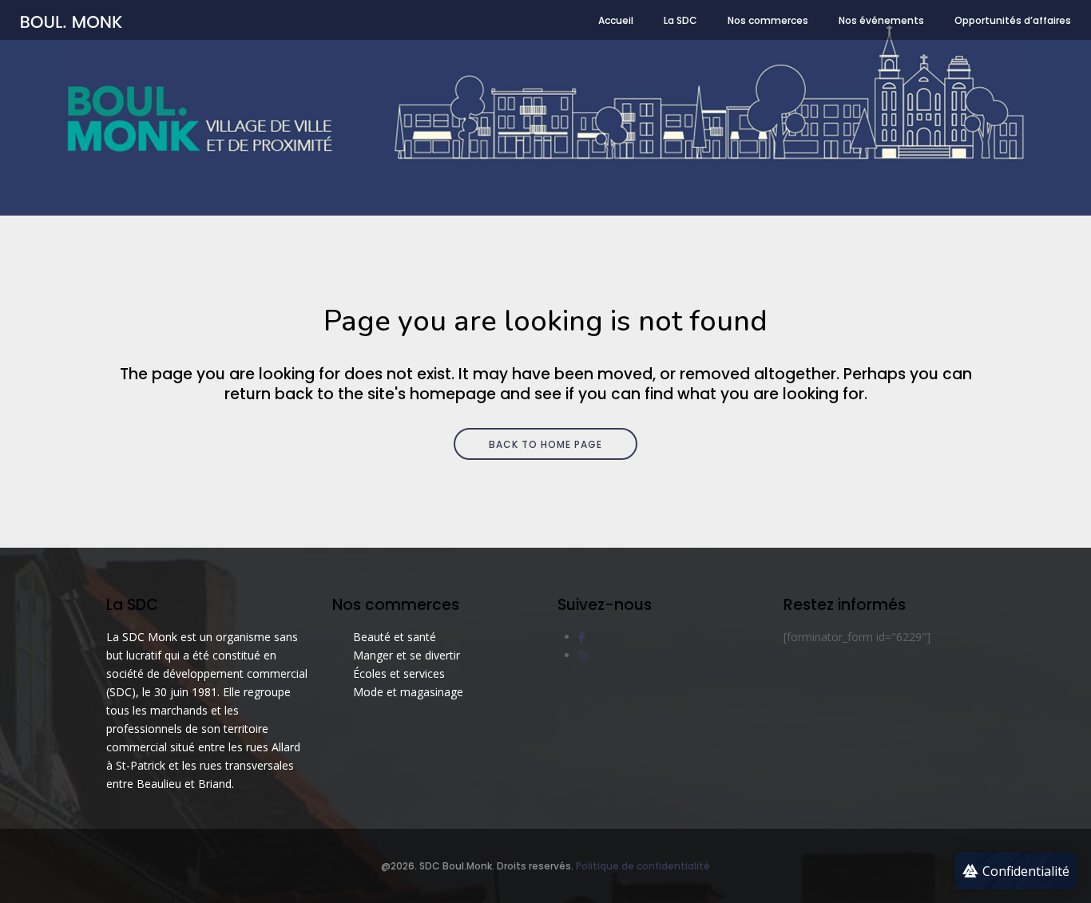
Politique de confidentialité (643, 866)
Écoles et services (399, 673)
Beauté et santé (394, 636)
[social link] (581, 636)
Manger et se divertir (406, 655)
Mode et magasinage (408, 691)
